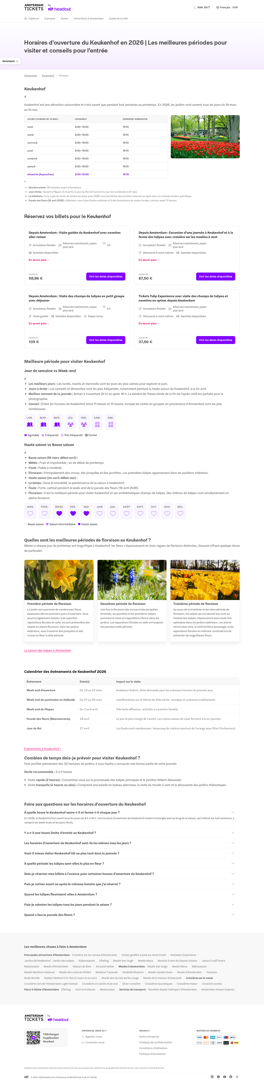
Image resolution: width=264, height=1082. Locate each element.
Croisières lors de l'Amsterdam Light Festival (51, 983)
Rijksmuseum (87, 960)
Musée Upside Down (160, 972)
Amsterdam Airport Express (218, 989)
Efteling (104, 960)
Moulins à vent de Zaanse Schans (177, 960)
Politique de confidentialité (155, 1042)
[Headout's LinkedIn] (212, 1076)
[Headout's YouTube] (224, 1076)
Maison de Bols (82, 966)
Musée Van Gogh (123, 960)
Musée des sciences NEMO (75, 972)
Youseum (211, 972)
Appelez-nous (93, 1036)
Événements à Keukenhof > (42, 748)
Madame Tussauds (107, 972)
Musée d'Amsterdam (56, 966)
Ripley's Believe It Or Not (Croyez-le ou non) (70, 978)
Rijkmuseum (199, 966)
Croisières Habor (187, 983)
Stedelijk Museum (133, 972)
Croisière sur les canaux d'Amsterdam (94, 955)
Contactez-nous (95, 1042)
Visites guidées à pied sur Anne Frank (144, 955)
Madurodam (31, 966)
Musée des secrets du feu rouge (120, 978)
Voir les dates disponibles (105, 276)
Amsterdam (30, 75)
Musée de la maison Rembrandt (162, 978)
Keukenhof (48, 75)
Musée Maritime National (39, 972)
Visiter (64, 18)
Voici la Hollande (85, 989)
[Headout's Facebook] (230, 1076)
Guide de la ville (118, 18)
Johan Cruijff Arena (213, 960)
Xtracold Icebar (105, 966)
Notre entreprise (149, 1036)
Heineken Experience (183, 955)
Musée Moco (145, 960)
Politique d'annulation (152, 1054)
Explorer (34, 18)
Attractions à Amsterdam (89, 18)
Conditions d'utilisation (153, 1048)
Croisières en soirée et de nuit (100, 983)
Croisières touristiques (158, 983)
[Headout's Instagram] (218, 1076)
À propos (49, 18)
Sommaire (8, 61)
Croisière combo (212, 983)
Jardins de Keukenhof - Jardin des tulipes (49, 960)
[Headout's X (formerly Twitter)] (237, 1076)
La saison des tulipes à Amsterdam (47, 650)
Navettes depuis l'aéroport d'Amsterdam (172, 989)
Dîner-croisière (131, 983)
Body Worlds (32, 978)
